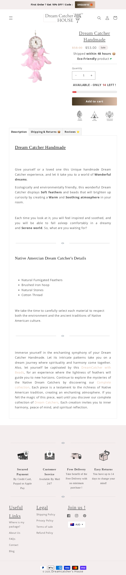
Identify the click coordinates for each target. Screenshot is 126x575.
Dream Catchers (46, 402)
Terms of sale (44, 526)
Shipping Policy (45, 514)
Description (19, 131)
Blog (12, 551)
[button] (11, 18)
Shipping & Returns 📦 (46, 131)
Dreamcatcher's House (67, 571)
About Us (14, 533)
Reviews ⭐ (72, 131)
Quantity (77, 68)
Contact (13, 545)
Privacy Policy (44, 520)
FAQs (12, 539)
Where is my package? (16, 524)
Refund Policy (44, 533)
